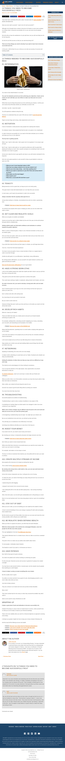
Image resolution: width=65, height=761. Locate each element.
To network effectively (7, 373)
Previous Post (6, 656)
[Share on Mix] (37, 16)
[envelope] (39, 734)
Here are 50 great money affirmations (11, 264)
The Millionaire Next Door (24, 532)
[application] (33, 2)
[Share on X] (5, 16)
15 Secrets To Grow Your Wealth (54, 79)
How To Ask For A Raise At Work (54, 27)
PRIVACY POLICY (28, 726)
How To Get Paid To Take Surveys (55, 24)
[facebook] (25, 734)
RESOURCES (11, 726)
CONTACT (54, 726)
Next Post (41, 656)
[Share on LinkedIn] (29, 16)
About (23, 652)
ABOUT (49, 726)
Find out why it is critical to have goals (20, 241)
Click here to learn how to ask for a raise (20, 205)
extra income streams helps (19, 465)
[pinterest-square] (29, 734)
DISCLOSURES (37, 19)
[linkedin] (36, 734)
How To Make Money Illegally (54, 60)
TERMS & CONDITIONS (19, 726)
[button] (62, 2)
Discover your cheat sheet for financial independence (23, 625)
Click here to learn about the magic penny (20, 438)
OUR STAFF (45, 726)
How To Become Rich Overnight (54, 72)
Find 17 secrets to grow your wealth (19, 629)
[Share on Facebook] (13, 16)
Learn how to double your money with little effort (22, 627)
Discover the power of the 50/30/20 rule (20, 326)
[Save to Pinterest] (21, 16)
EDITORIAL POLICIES (37, 726)
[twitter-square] (32, 734)
